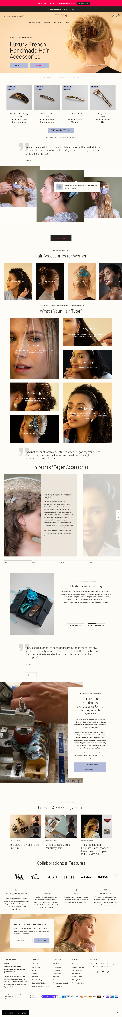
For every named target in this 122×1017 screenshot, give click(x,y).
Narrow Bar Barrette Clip (75, 114)
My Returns (56, 976)
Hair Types (57, 22)
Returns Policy (77, 976)
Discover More (83, 3)
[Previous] (118, 512)
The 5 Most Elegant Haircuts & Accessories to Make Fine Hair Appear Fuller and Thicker (96, 849)
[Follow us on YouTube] (102, 972)
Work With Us (57, 986)
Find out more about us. (108, 905)
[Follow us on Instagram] (97, 972)
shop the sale (40, 65)
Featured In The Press (39, 983)
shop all (19, 65)
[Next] (118, 517)
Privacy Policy (76, 980)
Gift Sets (75, 78)
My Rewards (57, 967)
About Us (35, 964)
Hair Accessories (34, 22)
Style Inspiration (51, 841)
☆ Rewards (79, 22)
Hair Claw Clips (15, 841)
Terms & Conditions (78, 983)
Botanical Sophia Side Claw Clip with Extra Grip (81, 185)
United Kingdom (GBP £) (9, 997)
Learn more (86, 616)
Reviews (35, 976)
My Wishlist (56, 970)
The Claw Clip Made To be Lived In (24, 846)
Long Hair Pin (102, 114)
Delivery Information (79, 964)
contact (76, 899)
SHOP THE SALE (61, 238)
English (20, 994)
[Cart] (117, 16)
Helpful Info (68, 22)
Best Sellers (62, 78)
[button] (15, 1012)
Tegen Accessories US (60, 983)
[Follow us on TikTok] (108, 972)
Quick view (73, 188)
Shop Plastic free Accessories (90, 767)
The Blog (35, 973)
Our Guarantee (77, 970)
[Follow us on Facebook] (92, 972)
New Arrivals (48, 78)
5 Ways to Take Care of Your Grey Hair (58, 846)
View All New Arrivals (61, 130)
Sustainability (37, 980)
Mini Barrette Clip (47, 114)
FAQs (34, 970)
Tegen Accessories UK (60, 980)
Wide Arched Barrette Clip (19, 114)
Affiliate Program (78, 967)
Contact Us (36, 967)
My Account (57, 973)
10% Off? (56, 964)
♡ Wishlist (89, 22)
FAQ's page (67, 899)
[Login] (113, 16)
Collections (47, 22)
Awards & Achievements (40, 986)
